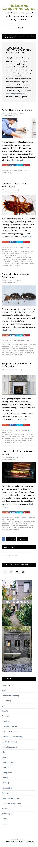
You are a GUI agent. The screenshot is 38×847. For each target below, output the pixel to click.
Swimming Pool (8, 813)
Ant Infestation (21, 345)
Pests (12, 263)
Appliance (18, 171)
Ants (17, 251)
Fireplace (18, 430)
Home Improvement (19, 257)
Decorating (6, 701)
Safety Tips (17, 442)
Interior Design (8, 762)
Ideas (4, 752)
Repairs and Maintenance (25, 263)
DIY (32, 251)
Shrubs (4, 808)
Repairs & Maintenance (11, 798)
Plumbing (5, 793)
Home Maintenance (25, 259)
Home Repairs (7, 261)
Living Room (7, 772)
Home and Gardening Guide (19, 7)
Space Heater (14, 530)
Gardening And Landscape (21, 253)
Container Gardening (10, 695)
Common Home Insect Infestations (14, 185)
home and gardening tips (15, 93)
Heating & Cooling (21, 518)
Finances (5, 716)
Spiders (5, 265)
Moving (5, 777)
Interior (5, 757)
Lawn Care (6, 767)
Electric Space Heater (27, 522)
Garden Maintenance (10, 731)
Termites (12, 265)
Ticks (18, 265)
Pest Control (19, 247)
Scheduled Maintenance (11, 803)
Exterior (5, 711)
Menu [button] (20, 27)
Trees (4, 819)
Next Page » (22, 539)
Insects (16, 261)
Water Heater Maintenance (17, 109)
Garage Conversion (9, 726)
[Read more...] (17, 160)
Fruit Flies (6, 253)
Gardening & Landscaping (12, 736)
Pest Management (27, 353)
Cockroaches (25, 251)
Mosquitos (24, 261)
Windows (6, 824)
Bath (4, 690)
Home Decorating (22, 349)
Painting (5, 783)
